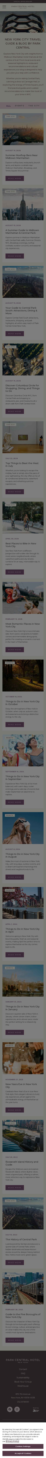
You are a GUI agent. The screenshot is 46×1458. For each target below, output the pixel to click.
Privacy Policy (12, 1441)
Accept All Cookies (23, 1453)
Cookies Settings (22, 1446)
